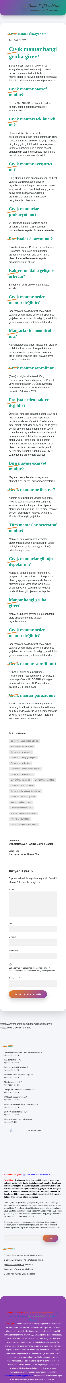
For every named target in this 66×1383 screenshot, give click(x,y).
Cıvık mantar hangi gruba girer (23, 758)
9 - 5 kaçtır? (14, 978)
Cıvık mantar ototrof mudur (22, 774)
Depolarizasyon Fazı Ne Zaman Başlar (31, 844)
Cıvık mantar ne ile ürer (20, 763)
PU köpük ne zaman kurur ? (15, 1097)
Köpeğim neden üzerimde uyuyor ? (18, 1119)
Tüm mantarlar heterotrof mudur (24, 824)
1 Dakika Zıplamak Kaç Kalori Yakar (19, 1255)
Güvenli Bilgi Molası (45, 6)
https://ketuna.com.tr (11, 1027)
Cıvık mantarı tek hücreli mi (22, 785)
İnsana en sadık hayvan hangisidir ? (19, 1075)
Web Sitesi (13, 951)
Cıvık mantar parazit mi (20, 780)
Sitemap (26, 1027)
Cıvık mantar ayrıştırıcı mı (21, 752)
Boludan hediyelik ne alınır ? (16, 1067)
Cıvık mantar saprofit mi (44, 780)
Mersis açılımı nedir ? (13, 1082)
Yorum (11, 889)
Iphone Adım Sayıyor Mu (14, 1265)
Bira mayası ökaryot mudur (22, 746)
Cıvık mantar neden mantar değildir (25, 769)
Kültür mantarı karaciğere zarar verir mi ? (21, 1104)
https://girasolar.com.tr (40, 1024)
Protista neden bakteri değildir (23, 813)
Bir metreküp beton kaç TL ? (15, 1112)
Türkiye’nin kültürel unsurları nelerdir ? (20, 1090)
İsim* (11, 923)
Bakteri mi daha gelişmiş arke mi (24, 741)
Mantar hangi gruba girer (21, 802)
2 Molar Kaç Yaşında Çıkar (15, 1274)
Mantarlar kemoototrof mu (21, 808)
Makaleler (21, 733)
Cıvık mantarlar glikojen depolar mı (25, 791)
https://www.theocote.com (14, 1024)
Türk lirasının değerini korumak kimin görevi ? (23, 1052)
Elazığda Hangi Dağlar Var (24, 854)
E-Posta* (12, 937)
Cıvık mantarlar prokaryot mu (23, 797)
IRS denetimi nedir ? (12, 1060)
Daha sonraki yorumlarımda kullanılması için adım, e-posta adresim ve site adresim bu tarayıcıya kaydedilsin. (32, 969)
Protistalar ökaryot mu (20, 819)
